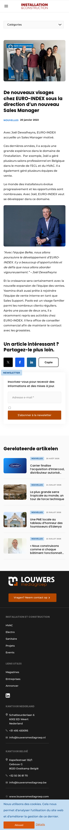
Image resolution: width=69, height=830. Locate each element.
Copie (49, 362)
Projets (10, 645)
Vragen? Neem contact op (30, 597)
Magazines (12, 672)
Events (10, 652)
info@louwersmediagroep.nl (27, 737)
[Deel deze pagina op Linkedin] (31, 362)
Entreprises (13, 679)
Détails (40, 824)
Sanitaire (11, 638)
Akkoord (19, 825)
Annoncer (12, 685)
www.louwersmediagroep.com (29, 796)
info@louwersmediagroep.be (28, 782)
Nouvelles (11, 120)
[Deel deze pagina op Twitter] (8, 362)
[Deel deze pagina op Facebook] (19, 362)
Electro (10, 632)
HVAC (9, 625)
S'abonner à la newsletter (34, 415)
